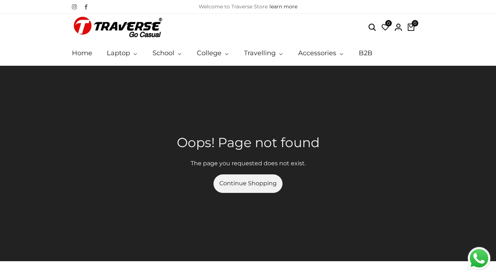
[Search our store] (372, 27)
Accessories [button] (318, 53)
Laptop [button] (119, 53)
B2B (366, 53)
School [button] (164, 53)
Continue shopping (248, 183)
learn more (283, 6)
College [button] (210, 53)
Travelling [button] (260, 53)
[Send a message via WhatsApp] (479, 258)
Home (82, 53)
